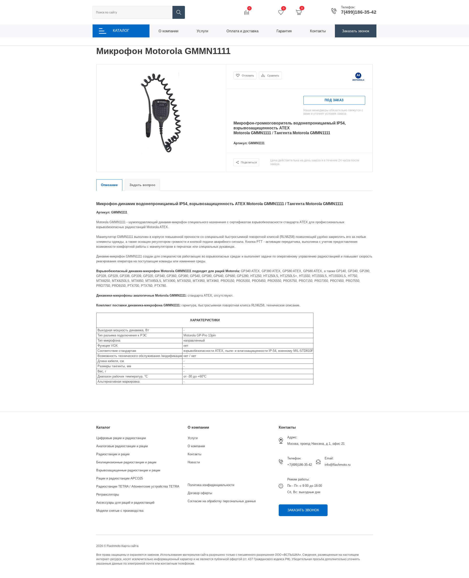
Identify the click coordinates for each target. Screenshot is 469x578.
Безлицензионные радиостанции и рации (126, 462)
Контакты (194, 454)
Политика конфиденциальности (211, 485)
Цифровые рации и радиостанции (121, 438)
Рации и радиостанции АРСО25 (119, 478)
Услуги (193, 438)
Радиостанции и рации (112, 454)
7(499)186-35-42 (358, 12)
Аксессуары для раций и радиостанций (125, 502)
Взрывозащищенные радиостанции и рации (128, 470)
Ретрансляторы (107, 494)
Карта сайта (130, 546)
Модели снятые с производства (119, 510)
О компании (198, 427)
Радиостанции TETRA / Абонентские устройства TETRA (137, 486)
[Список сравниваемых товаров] (246, 12)
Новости (194, 462)
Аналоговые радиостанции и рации (122, 446)
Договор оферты (200, 493)
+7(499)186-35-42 (299, 465)
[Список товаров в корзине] (299, 12)
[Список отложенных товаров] (280, 12)
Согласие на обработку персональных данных (222, 501)
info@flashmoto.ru (338, 465)
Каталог (103, 427)
